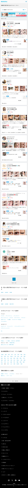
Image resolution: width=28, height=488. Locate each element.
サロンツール (5, 453)
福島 (21, 354)
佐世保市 (6, 292)
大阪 (8, 360)
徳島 (11, 362)
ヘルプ (3, 471)
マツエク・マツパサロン (7, 394)
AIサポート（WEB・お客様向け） (9, 475)
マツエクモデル (4, 321)
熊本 (8, 363)
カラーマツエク (17, 317)
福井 (11, 358)
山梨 (21, 356)
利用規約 (4, 462)
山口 (8, 362)
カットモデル (5, 430)
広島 (5, 362)
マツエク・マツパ (8, 381)
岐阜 (14, 358)
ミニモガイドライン (6, 459)
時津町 (11, 292)
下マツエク (23, 317)
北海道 (2, 354)
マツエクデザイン (6, 426)
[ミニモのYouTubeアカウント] (19, 480)
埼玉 (8, 356)
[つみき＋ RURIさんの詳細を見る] (14, 262)
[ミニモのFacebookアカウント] (15, 480)
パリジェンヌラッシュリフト (19, 326)
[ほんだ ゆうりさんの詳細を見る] (14, 148)
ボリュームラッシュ (4, 317)
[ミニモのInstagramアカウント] (9, 480)
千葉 (15, 356)
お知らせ (4, 443)
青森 (6, 354)
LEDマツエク (3, 319)
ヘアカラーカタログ (6, 414)
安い (2, 330)
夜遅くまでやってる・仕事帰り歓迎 (7, 344)
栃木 (2, 356)
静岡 (17, 358)
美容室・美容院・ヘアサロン (8, 388)
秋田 (9, 354)
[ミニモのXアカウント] (12, 480)
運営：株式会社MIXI (6, 440)
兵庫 (11, 360)
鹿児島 (18, 363)
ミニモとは (4, 437)
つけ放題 (8, 319)
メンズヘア (4, 411)
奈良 (14, 360)
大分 (11, 363)
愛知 (20, 358)
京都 (5, 360)
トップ (2, 381)
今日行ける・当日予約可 (15, 340)
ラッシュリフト (10, 326)
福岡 (23, 362)
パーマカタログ (5, 417)
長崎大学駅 (12, 304)
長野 (24, 356)
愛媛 (17, 362)
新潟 (2, 358)
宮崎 (14, 363)
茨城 (24, 354)
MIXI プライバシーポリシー (8, 468)
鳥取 (21, 360)
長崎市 (2, 292)
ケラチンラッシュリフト (5, 328)
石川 (8, 358)
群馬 (5, 356)
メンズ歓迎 (8, 340)
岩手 (12, 354)
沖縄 (21, 363)
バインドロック (16, 315)
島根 (24, 360)
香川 (14, 362)
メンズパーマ (5, 420)
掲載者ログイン (5, 456)
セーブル (11, 317)
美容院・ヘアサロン (4, 373)
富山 (5, 358)
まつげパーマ (3, 326)
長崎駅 (2, 304)
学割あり (2, 340)
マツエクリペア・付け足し (16, 319)
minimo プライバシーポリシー (8, 465)
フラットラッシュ (9, 315)
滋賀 (2, 360)
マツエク (2, 315)
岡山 (2, 362)
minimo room (5, 447)
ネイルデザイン (5, 423)
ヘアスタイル (5, 408)
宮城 (18, 354)
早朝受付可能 (12, 342)
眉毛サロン (3, 375)
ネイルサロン (12, 373)
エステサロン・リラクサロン (8, 400)
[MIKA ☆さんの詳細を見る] (14, 92)
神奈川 (11, 356)
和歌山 (18, 360)
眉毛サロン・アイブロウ (7, 397)
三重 (23, 358)
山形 (15, 354)
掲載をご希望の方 (6, 450)
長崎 (13, 381)
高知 (20, 362)
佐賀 (2, 363)
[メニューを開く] (26, 1)
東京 (18, 356)
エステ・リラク (9, 375)
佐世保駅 (6, 304)
